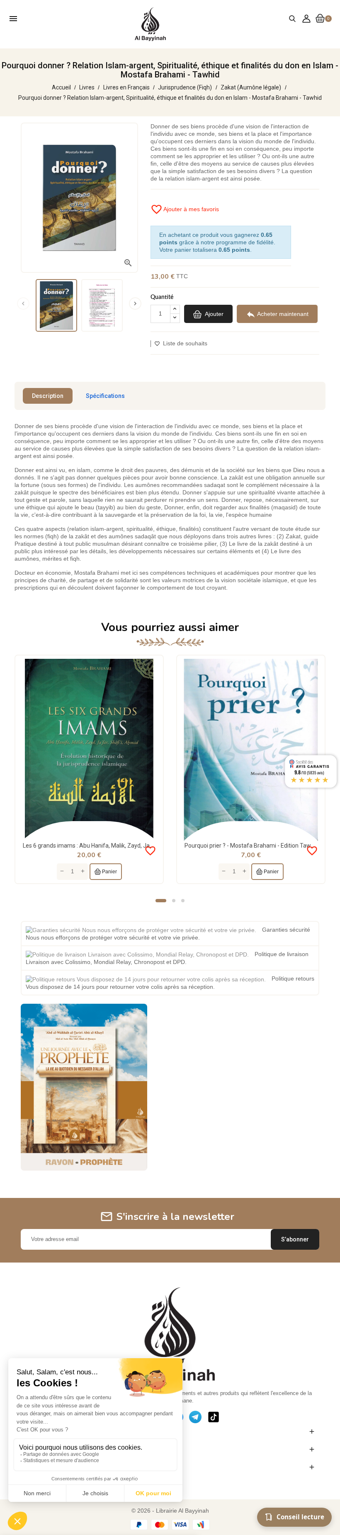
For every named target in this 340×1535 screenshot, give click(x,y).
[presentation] (23, 303)
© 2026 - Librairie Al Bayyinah (170, 1510)
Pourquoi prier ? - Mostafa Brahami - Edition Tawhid (252, 845)
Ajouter (213, 313)
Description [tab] (47, 396)
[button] (161, 900)
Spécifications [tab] (105, 396)
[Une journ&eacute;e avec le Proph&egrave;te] (84, 1086)
